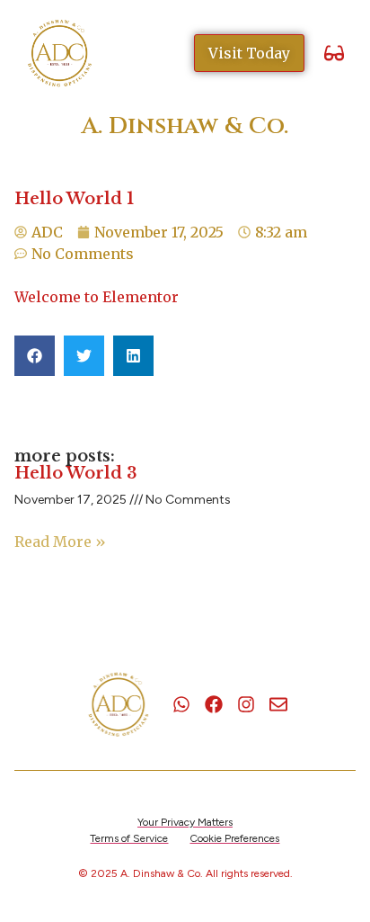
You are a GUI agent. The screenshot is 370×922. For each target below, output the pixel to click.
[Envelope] (278, 704)
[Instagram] (246, 704)
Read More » (60, 542)
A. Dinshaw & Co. (185, 126)
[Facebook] (214, 704)
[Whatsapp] (181, 704)
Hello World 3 (75, 473)
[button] (333, 53)
